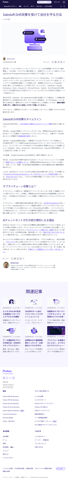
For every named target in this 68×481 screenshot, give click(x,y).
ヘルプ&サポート (40, 436)
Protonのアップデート (10, 6)
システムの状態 (8, 468)
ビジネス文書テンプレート (43, 421)
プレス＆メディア (40, 443)
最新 (20, 6)
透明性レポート (24, 477)
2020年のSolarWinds (51, 203)
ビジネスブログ (8, 458)
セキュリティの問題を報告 (43, 468)
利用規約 (17, 477)
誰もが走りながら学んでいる (54, 232)
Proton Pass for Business (11, 403)
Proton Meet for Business (11, 410)
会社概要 (5, 436)
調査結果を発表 (24, 136)
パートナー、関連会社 (42, 440)
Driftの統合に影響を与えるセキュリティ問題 (36, 124)
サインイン (57, 2)
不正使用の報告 (19, 468)
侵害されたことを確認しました (17, 162)
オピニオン (39, 6)
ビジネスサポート (40, 400)
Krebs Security (11, 177)
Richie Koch (11, 59)
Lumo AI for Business (9, 414)
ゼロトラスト (11, 242)
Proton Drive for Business (11, 407)
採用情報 (5, 447)
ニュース (26, 6)
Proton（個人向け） (9, 421)
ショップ (5, 450)
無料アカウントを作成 (44, 2)
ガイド (32, 6)
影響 (4, 443)
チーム (5, 440)
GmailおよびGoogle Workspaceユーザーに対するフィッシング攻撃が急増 (31, 174)
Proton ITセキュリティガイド (44, 403)
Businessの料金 (8, 418)
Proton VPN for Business (11, 400)
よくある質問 (39, 396)
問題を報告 (29, 468)
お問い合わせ (39, 447)
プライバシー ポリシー (8, 477)
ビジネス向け (48, 6)
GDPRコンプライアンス (42, 410)
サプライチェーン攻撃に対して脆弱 (40, 230)
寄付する (5, 454)
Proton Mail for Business (11, 396)
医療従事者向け (40, 414)
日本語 (61, 468)
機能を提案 (6, 471)
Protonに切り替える (41, 407)
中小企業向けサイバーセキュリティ (46, 425)
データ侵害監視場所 (41, 418)
